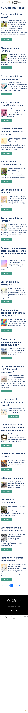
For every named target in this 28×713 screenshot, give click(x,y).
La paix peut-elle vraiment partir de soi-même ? (13, 402)
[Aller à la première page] (2, 585)
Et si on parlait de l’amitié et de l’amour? (13, 104)
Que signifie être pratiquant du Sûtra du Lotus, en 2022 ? (13, 313)
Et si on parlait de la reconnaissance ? (11, 78)
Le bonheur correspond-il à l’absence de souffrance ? (14, 369)
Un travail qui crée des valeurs (13, 455)
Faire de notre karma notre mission (12, 559)
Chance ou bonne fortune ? (10, 49)
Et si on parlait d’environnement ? (11, 163)
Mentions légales (4, 617)
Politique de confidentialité (16, 617)
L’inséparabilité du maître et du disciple (12, 529)
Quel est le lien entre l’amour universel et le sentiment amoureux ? (13, 427)
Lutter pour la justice (12, 478)
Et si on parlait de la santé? (11, 15)
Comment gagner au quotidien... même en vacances (12, 131)
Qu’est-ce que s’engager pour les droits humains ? (11, 342)
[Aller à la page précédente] (5, 585)
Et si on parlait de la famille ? (11, 219)
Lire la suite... (6, 39)
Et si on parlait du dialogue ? (10, 283)
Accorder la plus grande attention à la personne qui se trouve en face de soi (13, 252)
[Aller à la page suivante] (16, 585)
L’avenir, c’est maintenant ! (8, 501)
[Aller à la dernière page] (19, 585)
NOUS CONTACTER (14, 607)
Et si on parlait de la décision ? (11, 191)
